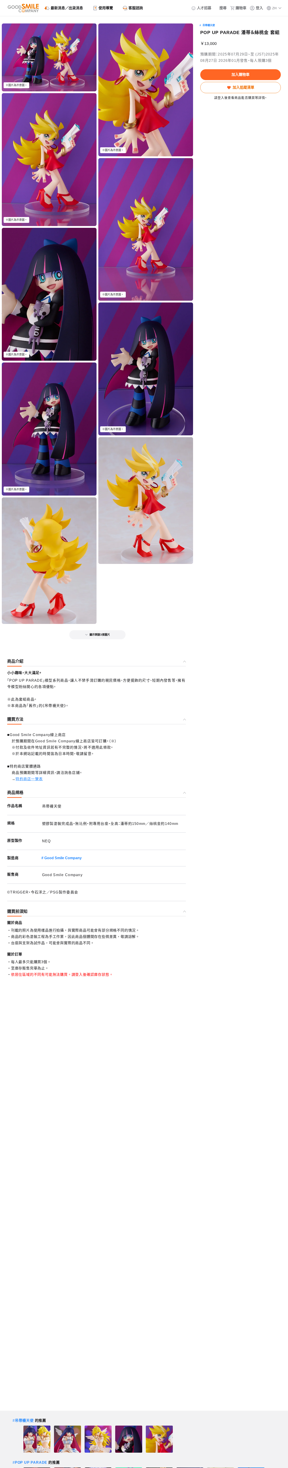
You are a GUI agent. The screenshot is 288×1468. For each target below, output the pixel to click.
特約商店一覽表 (29, 779)
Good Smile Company (63, 858)
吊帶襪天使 (208, 25)
